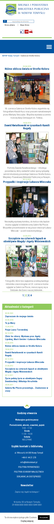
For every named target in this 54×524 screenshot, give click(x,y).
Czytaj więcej (27, 521)
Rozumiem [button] (44, 517)
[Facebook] (22, 32)
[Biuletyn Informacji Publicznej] (30, 31)
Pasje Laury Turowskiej (16, 329)
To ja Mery (10, 323)
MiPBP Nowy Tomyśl (10, 55)
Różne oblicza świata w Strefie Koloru (27, 69)
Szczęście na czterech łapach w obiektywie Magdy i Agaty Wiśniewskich (27, 240)
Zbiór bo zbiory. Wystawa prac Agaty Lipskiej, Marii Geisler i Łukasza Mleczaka (25, 338)
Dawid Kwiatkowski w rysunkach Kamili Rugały (27, 127)
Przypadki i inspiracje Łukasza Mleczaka (27, 182)
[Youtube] (26, 32)
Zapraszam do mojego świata (19, 316)
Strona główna (9, 25)
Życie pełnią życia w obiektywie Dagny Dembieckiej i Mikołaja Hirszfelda (23, 380)
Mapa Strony (24, 25)
